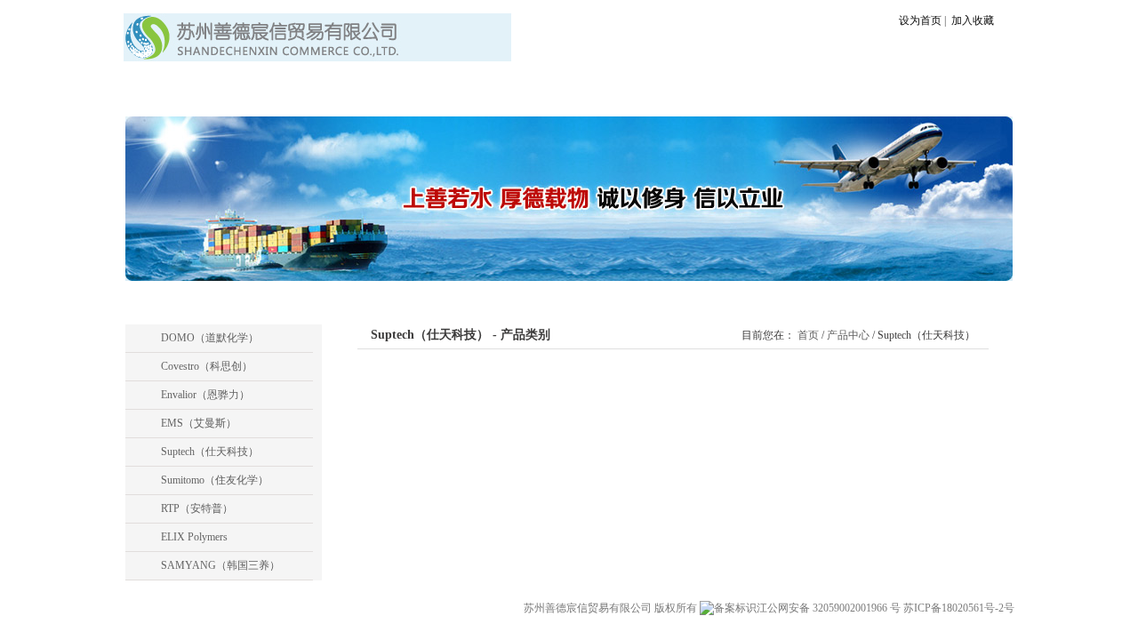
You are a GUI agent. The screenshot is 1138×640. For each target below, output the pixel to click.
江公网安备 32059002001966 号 (830, 608)
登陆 (981, 94)
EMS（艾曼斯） (198, 423)
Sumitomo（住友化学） (214, 480)
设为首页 (920, 20)
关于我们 (305, 94)
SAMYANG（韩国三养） (220, 565)
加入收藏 (971, 20)
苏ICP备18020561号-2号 (958, 608)
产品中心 (426, 94)
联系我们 (788, 94)
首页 (184, 94)
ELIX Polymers (194, 537)
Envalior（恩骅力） (205, 394)
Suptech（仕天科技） (210, 451)
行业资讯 (547, 94)
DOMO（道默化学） (210, 338)
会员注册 (940, 94)
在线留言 (668, 94)
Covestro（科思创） (206, 366)
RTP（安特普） (197, 508)
